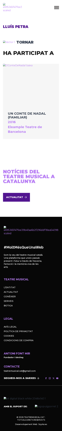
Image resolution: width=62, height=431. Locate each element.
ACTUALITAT (11, 292)
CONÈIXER (10, 296)
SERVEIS (8, 301)
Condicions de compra (18, 340)
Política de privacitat (18, 331)
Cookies (9, 335)
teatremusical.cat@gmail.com (20, 371)
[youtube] (57, 378)
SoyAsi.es (42, 424)
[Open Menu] (56, 7)
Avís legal (10, 326)
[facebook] (46, 378)
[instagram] (50, 378)
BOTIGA (8, 305)
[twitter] (53, 378)
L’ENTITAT (9, 287)
